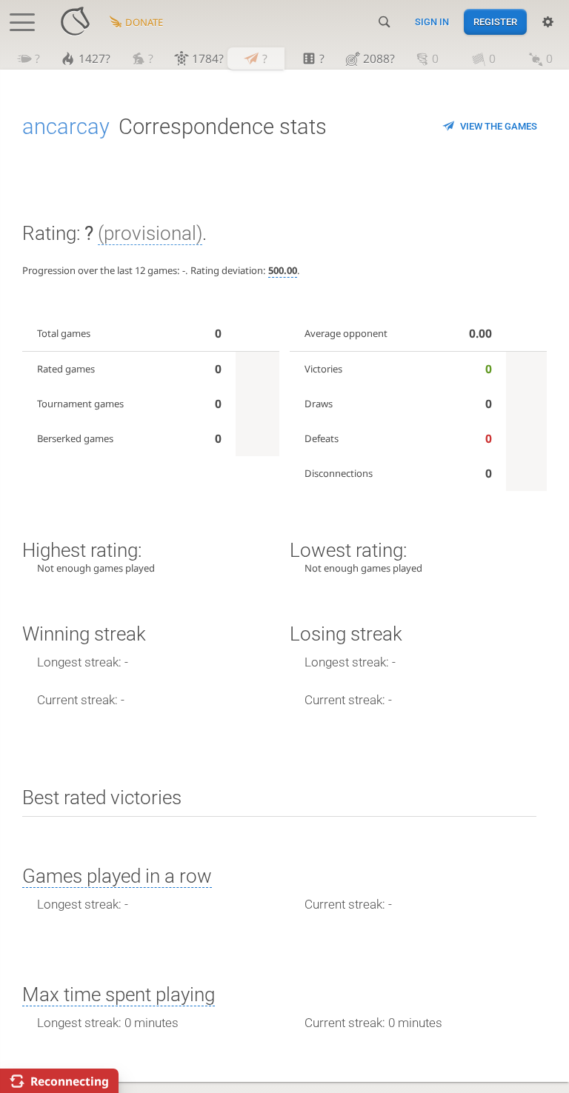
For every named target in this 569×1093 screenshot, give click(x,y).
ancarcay (66, 126)
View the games (498, 126)
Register (495, 21)
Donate (144, 22)
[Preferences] (548, 22)
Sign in (432, 21)
